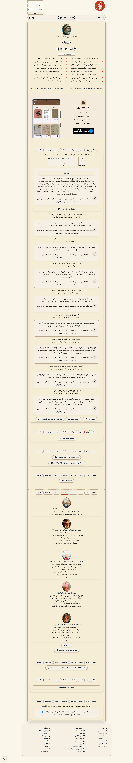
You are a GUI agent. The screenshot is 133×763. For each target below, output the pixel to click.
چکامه (63, 163)
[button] (103, 17)
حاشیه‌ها (39, 150)
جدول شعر (102, 733)
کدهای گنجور (79, 728)
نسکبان (80, 752)
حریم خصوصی (44, 752)
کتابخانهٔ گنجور (79, 736)
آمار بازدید (45, 744)
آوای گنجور (80, 744)
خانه (103, 728)
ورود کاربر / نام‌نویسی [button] (68, 18)
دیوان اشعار (66, 37)
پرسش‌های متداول (43, 731)
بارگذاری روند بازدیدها (66, 687)
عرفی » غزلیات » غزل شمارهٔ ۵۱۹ (67, 593)
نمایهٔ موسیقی (101, 739)
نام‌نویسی (72, 712)
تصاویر (81, 150)
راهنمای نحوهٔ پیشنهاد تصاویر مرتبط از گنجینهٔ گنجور (68, 463)
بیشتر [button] (68, 645)
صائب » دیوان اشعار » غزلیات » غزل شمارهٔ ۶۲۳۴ (66, 624)
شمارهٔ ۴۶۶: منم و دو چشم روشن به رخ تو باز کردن (86, 88)
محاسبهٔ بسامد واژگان (68, 438)
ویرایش (60, 202)
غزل (63, 161)
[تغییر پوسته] (4, 758)
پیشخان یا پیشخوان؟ (77, 749)
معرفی (46, 728)
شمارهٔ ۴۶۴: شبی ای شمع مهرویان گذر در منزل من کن (46, 88)
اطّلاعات (94, 150)
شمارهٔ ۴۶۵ (66, 42)
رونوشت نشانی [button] (74, 419)
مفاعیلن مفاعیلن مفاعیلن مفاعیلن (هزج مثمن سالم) (64, 158)
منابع (46, 746)
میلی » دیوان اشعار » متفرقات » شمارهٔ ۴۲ (66, 509)
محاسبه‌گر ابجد (78, 741)
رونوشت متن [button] (91, 419)
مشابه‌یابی (102, 744)
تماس (46, 749)
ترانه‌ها (56, 150)
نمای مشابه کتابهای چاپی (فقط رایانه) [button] (51, 419)
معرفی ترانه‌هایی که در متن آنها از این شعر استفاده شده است (68, 667)
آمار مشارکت (44, 741)
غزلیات (59, 37)
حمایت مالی (44, 736)
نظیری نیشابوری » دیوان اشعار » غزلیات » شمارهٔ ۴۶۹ (66, 561)
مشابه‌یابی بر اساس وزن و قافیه (68, 650)
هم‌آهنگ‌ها (64, 150)
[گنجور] (100, 6)
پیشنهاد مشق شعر (66, 481)
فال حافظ (102, 736)
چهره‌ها (46, 733)
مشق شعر (73, 150)
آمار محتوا (45, 739)
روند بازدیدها (48, 150)
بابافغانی (74, 37)
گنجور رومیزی (79, 731)
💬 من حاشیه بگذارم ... (49, 706)
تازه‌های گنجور (101, 746)
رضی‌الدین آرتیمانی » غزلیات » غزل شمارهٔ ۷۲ (66, 530)
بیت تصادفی (101, 731)
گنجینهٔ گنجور (79, 739)
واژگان (87, 150)
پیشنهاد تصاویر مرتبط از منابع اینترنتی (68, 457)
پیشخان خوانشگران (77, 746)
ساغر (81, 733)
